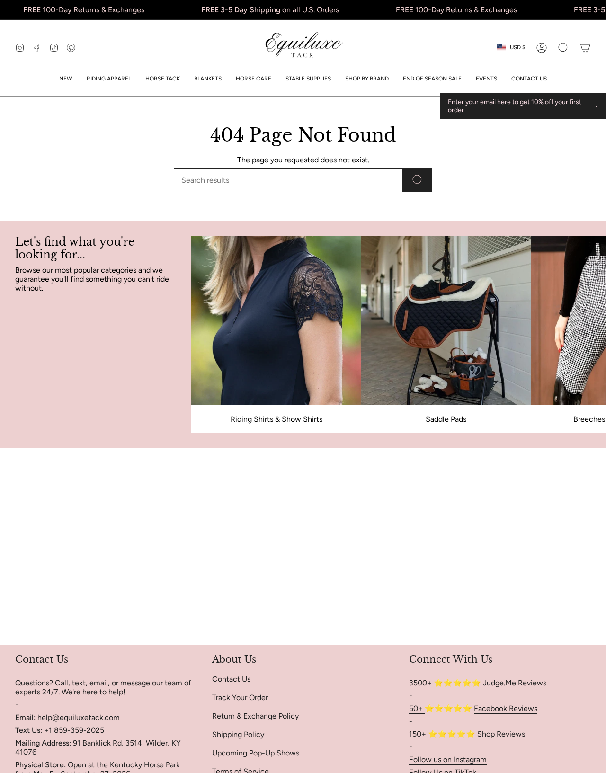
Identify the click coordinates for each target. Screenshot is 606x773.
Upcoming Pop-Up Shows (255, 752)
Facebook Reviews (505, 708)
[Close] (596, 106)
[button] (109, 78)
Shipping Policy (238, 734)
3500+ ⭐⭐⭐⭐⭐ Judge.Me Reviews (477, 682)
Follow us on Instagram (448, 759)
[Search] (417, 180)
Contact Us (231, 679)
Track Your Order (240, 697)
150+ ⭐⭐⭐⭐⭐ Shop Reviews (467, 733)
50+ (417, 708)
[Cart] (585, 48)
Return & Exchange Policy (255, 715)
